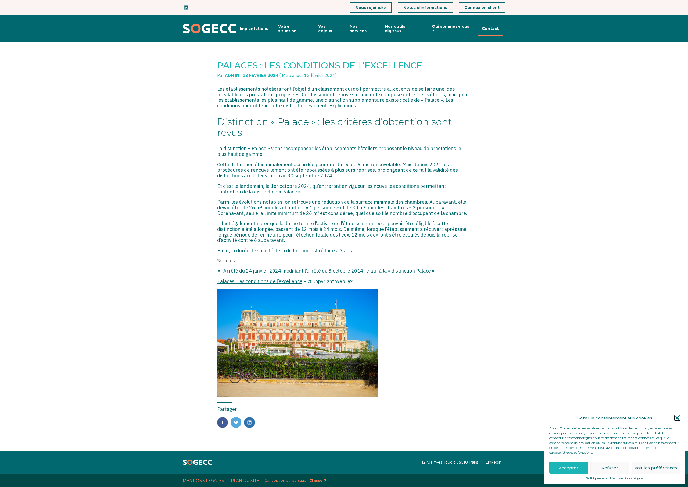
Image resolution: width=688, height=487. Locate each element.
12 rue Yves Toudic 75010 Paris (450, 462)
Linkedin (493, 462)
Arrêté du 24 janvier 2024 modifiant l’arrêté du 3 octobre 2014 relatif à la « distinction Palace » (329, 271)
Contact (490, 28)
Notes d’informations (425, 7)
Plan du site (245, 480)
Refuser (609, 467)
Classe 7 (317, 480)
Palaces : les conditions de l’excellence (259, 281)
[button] (677, 418)
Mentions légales (631, 478)
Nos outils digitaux (395, 28)
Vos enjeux (325, 28)
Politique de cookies (601, 478)
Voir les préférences (656, 467)
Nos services (358, 28)
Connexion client (482, 7)
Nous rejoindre (371, 7)
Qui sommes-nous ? (450, 28)
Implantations (254, 28)
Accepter (568, 467)
